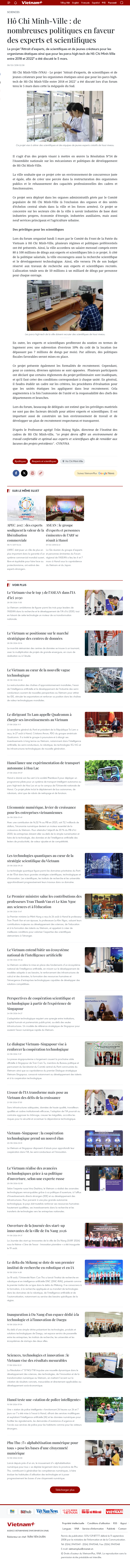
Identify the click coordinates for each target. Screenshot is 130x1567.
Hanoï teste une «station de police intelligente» (44, 1399)
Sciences (13, 12)
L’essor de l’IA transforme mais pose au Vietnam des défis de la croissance (37, 1095)
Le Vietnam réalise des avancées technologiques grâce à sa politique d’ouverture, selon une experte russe (35, 1173)
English (75, 2)
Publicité (111, 1528)
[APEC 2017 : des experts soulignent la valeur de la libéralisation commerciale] (26, 508)
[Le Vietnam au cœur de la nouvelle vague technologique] (104, 680)
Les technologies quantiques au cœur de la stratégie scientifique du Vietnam (40, 858)
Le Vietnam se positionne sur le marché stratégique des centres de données (38, 636)
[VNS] (36, 1511)
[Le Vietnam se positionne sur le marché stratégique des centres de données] (104, 643)
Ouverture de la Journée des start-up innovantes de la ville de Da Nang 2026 (37, 1228)
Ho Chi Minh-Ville (74, 461)
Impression (32, 473)
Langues (66, 1528)
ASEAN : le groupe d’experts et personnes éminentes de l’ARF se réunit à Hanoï (63, 532)
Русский (112, 3)
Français (85, 2)
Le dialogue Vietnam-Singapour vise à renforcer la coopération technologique (38, 1047)
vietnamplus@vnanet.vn (81, 1548)
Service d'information (93, 1528)
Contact (122, 1528)
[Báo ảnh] (103, 1511)
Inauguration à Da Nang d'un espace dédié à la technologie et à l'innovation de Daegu (43, 1317)
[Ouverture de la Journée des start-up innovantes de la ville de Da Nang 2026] (104, 1235)
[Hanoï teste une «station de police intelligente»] (104, 1409)
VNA (76, 1528)
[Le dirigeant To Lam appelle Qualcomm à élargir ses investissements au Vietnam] (104, 724)
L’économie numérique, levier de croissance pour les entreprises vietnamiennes (41, 810)
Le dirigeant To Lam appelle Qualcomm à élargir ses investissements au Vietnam (39, 717)
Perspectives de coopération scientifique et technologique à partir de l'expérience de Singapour (41, 1003)
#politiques (20, 461)
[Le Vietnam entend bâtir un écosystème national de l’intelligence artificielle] (104, 960)
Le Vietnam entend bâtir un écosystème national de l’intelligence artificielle (38, 952)
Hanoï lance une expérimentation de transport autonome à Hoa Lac (43, 765)
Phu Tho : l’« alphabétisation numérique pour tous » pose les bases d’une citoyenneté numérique (42, 1447)
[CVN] (59, 1511)
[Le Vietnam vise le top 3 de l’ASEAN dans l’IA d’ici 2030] (104, 602)
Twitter (24, 473)
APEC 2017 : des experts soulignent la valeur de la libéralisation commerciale (25, 532)
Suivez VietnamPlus (87, 473)
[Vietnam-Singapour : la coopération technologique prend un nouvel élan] (104, 1143)
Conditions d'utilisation (98, 1523)
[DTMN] (80, 1511)
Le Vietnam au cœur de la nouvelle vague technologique (38, 673)
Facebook (16, 473)
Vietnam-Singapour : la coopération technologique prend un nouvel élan (35, 1136)
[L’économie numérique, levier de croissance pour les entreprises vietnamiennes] (104, 817)
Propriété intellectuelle (73, 1523)
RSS (115, 1523)
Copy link (40, 473)
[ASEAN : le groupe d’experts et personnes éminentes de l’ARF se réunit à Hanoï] (65, 508)
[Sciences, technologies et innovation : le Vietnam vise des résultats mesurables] (104, 1365)
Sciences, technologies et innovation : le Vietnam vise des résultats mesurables (38, 1358)
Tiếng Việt (65, 2)
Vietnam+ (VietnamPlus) (32, 2)
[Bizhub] (14, 1511)
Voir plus (19, 585)
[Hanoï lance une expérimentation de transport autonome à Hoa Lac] (104, 773)
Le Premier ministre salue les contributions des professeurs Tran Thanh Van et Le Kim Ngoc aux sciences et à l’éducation (44, 901)
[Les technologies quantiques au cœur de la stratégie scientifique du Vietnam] (104, 865)
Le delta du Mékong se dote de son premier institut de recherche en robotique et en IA (40, 1265)
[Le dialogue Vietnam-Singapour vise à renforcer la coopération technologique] (104, 1054)
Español (96, 2)
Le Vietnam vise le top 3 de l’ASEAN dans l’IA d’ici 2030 (41, 595)
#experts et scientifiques (44, 461)
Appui (123, 1523)
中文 (104, 3)
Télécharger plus (65, 1490)
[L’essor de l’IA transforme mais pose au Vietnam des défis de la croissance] (104, 1102)
